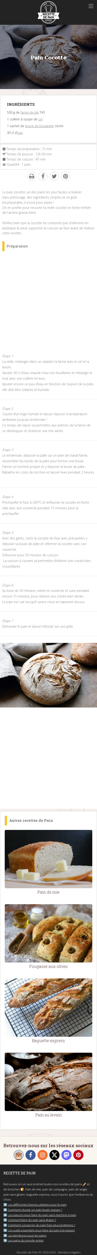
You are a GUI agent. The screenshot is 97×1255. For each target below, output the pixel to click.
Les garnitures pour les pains (27, 1235)
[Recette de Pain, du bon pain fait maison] (48, 22)
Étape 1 (7, 356)
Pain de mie (48, 892)
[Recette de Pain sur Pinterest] (78, 1155)
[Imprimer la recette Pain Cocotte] (31, 176)
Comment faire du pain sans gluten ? (32, 1220)
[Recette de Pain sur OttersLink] (19, 1155)
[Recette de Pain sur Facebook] (30, 1155)
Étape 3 (7, 450)
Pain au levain (48, 1115)
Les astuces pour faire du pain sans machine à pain (42, 1215)
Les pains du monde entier (26, 1240)
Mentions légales (69, 1252)
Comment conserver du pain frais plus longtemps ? (41, 1225)
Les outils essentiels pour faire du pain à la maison (41, 1230)
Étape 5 (7, 532)
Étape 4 (7, 497)
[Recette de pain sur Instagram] (42, 1155)
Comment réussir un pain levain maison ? (35, 1210)
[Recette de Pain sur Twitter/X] (54, 1155)
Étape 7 (7, 621)
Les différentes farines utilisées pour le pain (37, 1205)
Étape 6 (7, 585)
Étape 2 (7, 408)
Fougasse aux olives (48, 966)
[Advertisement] (48, 305)
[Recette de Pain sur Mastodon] (66, 1155)
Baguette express (48, 1040)
